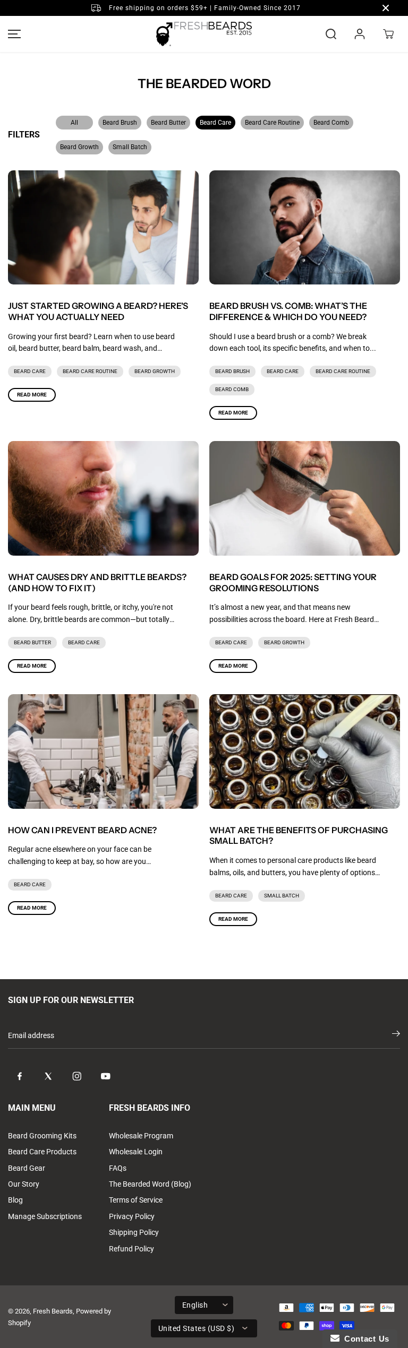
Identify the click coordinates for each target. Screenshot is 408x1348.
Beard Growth (79, 147)
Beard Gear (26, 1168)
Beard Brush (120, 122)
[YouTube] (105, 1076)
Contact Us (364, 1338)
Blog (15, 1200)
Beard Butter (168, 122)
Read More (32, 395)
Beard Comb (331, 122)
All (74, 122)
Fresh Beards (53, 1311)
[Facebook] (19, 1076)
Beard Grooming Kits (42, 1135)
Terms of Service (136, 1200)
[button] (13, 34)
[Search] (331, 34)
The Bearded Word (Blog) (150, 1184)
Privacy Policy (132, 1216)
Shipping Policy (134, 1232)
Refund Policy (131, 1249)
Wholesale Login (136, 1151)
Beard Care (215, 122)
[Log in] (359, 34)
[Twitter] (48, 1076)
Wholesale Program (141, 1135)
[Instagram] (77, 1076)
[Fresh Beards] (204, 34)
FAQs (117, 1168)
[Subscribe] (396, 1035)
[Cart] (388, 34)
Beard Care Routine (272, 122)
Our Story (23, 1184)
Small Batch (130, 147)
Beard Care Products (42, 1151)
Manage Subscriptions (45, 1216)
